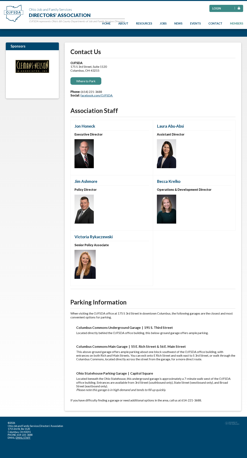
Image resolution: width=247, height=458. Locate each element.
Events (195, 23)
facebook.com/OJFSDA (96, 95)
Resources (144, 23)
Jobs (163, 23)
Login (216, 8)
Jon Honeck (84, 126)
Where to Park (86, 81)
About (123, 23)
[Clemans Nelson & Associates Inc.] (32, 66)
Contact (215, 23)
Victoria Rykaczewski (93, 236)
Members (236, 23)
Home (106, 23)
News (178, 23)
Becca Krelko (168, 181)
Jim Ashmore (85, 181)
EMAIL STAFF (23, 437)
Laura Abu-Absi (170, 126)
